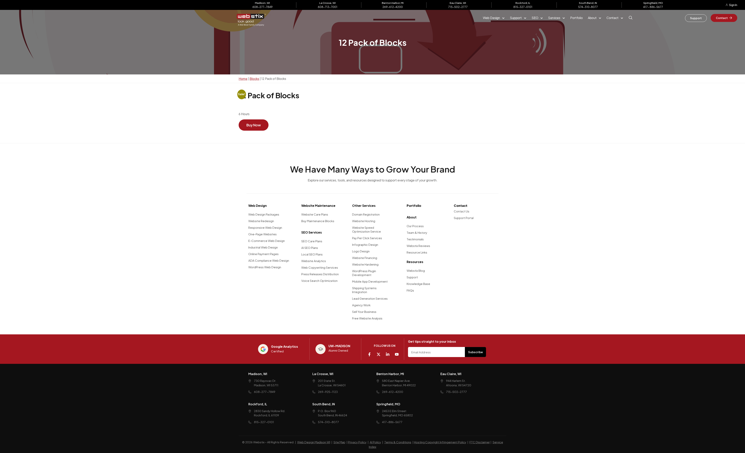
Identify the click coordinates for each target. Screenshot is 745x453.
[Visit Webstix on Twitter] (380, 353)
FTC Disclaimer (480, 442)
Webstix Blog (416, 270)
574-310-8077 (588, 7)
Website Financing (364, 258)
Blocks (254, 79)
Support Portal (464, 218)
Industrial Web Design (263, 247)
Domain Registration (366, 214)
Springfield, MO (388, 404)
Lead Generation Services (370, 298)
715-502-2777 (458, 7)
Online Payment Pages (263, 254)
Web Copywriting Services (319, 267)
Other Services (364, 206)
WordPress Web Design (264, 267)
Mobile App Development (370, 281)
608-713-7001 (327, 7)
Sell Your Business (364, 311)
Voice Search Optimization (319, 280)
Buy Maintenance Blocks (317, 221)
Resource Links (417, 252)
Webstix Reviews (418, 246)
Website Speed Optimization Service (366, 229)
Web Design (257, 206)
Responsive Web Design (265, 227)
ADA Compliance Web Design (268, 260)
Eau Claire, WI (450, 374)
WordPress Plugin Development (364, 273)
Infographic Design (365, 244)
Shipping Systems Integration (364, 290)
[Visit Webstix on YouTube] (398, 353)
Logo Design (361, 251)
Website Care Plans (314, 214)
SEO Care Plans (311, 241)
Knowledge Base (418, 284)
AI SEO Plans (309, 247)
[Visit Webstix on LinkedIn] (389, 353)
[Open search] (631, 20)
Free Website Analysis (367, 318)
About (412, 217)
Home (243, 79)
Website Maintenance (318, 206)
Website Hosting (363, 221)
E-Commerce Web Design (266, 240)
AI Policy (375, 442)
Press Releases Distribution (320, 274)
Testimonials (415, 239)
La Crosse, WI (322, 374)
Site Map (339, 442)
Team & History (417, 232)
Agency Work (361, 305)
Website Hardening (365, 264)
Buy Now (253, 125)
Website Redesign (261, 221)
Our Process (415, 226)
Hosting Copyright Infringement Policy (440, 442)
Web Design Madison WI (313, 442)
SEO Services (311, 232)
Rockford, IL (257, 404)
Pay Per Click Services (367, 238)
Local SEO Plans (312, 254)
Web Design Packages (263, 214)
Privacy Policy (357, 442)
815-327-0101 (522, 7)
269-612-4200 (392, 7)
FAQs (410, 290)
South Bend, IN (323, 404)
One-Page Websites (262, 234)
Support (412, 277)
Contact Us (461, 211)
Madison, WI (257, 374)
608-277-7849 (262, 7)
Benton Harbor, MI (390, 374)
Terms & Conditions (397, 442)
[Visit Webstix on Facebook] (370, 353)
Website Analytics (313, 261)
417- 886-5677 (653, 7)
